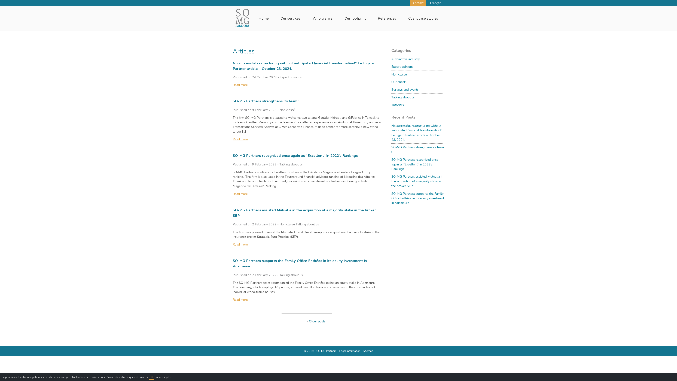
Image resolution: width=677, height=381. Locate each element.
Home (264, 18)
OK (151, 377)
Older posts (317, 321)
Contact (418, 3)
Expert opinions (402, 67)
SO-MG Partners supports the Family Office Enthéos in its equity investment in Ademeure (417, 198)
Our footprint (355, 18)
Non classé (399, 74)
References (387, 18)
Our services (290, 18)
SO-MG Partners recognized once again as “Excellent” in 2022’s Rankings (414, 164)
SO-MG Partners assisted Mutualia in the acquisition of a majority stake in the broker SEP (417, 181)
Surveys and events (405, 89)
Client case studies (423, 18)
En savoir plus (163, 377)
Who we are (323, 18)
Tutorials (397, 105)
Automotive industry (405, 59)
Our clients (399, 82)
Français (435, 3)
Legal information (349, 351)
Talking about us (403, 97)
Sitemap (368, 351)
